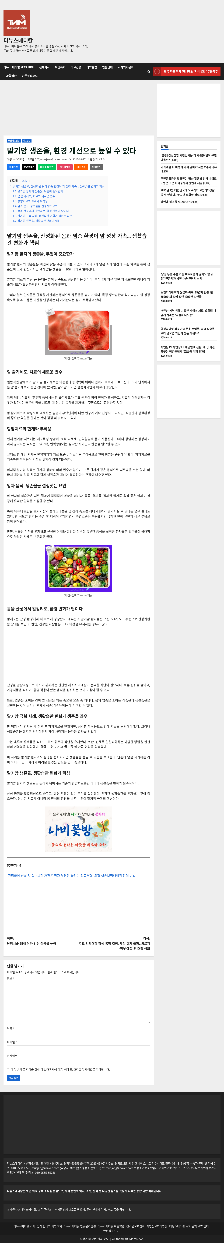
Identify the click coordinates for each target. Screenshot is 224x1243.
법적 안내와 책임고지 (49, 1226)
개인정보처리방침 (156, 1226)
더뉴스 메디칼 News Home (19, 67)
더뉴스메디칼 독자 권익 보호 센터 (189, 1226)
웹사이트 (12, 1056)
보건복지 (60, 67)
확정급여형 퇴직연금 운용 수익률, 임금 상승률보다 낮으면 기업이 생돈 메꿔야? (188, 331)
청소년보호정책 (135, 1226)
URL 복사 (81, 167)
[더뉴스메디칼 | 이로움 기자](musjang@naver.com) (38, 159)
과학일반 (11, 76)
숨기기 (25, 181)
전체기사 (44, 67)
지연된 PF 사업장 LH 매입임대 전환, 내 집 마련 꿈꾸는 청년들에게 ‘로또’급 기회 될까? (188, 349)
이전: (31, 941)
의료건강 (76, 67)
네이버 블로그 (46, 167)
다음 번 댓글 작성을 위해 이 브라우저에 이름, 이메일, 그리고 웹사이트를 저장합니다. (60, 1070)
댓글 (11, 978)
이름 (11, 1028)
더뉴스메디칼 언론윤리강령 (80, 1226)
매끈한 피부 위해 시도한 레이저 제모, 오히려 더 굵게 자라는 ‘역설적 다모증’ (188, 312)
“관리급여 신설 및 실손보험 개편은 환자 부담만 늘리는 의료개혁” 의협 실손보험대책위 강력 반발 (71, 876)
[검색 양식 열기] (149, 71)
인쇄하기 (96, 167)
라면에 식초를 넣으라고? (175, 202)
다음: (114, 943)
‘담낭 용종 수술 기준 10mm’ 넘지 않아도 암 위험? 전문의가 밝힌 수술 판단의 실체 (187, 276)
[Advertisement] (156, 31)
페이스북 (13, 167)
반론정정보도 (30, 76)
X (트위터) (29, 167)
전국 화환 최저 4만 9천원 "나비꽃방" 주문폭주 (191, 71)
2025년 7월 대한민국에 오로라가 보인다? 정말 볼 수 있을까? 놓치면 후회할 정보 (188, 192)
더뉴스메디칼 (18, 40)
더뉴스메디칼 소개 (24, 1226)
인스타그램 (65, 167)
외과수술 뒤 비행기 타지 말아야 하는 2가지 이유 (189, 167)
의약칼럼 (91, 67)
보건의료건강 (14, 140)
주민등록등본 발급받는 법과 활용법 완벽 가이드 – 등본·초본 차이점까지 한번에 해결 (189, 180)
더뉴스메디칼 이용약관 (111, 1226)
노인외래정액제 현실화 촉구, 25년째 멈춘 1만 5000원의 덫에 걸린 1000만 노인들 (187, 294)
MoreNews (136, 1239)
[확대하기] (174, 265)
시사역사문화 (126, 67)
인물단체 (107, 67)
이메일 (12, 1042)
